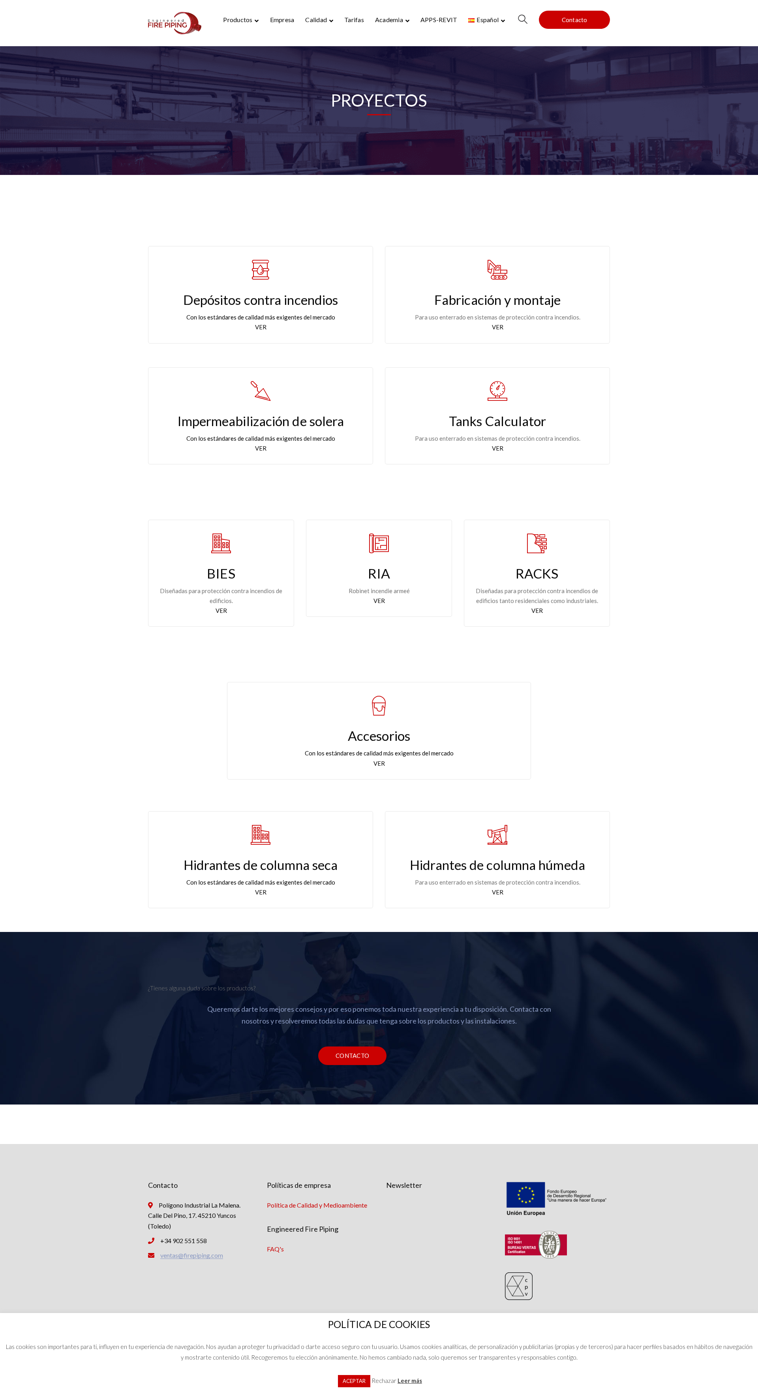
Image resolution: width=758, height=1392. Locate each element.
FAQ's (275, 1249)
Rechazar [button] (383, 1380)
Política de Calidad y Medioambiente (317, 1205)
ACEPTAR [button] (354, 1381)
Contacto (574, 19)
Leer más (410, 1380)
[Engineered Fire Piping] (174, 22)
